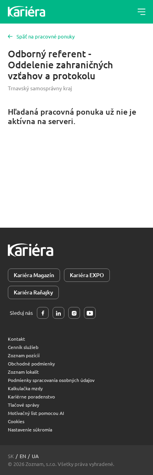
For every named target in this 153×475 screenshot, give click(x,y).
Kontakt (16, 339)
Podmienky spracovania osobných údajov (51, 380)
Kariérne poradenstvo (31, 396)
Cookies (16, 421)
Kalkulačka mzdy (25, 388)
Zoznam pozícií (24, 355)
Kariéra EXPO (87, 275)
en (23, 456)
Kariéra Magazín (34, 275)
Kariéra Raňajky (33, 292)
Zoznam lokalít (23, 372)
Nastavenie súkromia (30, 429)
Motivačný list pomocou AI (36, 413)
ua (35, 456)
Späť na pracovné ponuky (45, 36)
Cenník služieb (23, 347)
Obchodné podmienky (31, 363)
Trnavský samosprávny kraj (40, 87)
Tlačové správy (23, 405)
